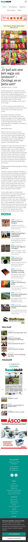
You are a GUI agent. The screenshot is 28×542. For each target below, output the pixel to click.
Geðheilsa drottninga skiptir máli (17, 332)
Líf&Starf (14, 497)
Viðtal (19, 10)
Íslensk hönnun (14, 499)
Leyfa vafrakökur (14, 534)
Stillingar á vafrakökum (14, 538)
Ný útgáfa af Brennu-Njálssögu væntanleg (17, 271)
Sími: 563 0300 (15, 466)
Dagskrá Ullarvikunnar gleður (18, 283)
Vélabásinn (14, 513)
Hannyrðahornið (14, 502)
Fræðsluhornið (14, 486)
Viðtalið (14, 509)
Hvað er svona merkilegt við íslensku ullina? (16, 405)
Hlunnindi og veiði (14, 511)
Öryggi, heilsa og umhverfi (14, 493)
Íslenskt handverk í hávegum (17, 222)
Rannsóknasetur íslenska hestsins (19, 307)
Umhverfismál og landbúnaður (14, 490)
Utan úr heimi (11, 10)
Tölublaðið (7, 360)
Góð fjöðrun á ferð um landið (16, 412)
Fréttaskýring (13, 7)
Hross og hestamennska (14, 492)
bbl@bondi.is (14, 468)
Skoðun (14, 483)
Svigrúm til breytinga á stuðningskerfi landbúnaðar (18, 234)
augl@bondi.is (14, 470)
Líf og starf (14, 508)
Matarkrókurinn (14, 501)
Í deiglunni (22, 7)
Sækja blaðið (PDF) (14, 366)
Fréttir (4, 7)
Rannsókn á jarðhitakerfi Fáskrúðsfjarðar (19, 295)
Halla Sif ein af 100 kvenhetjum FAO (17, 259)
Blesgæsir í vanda (13, 398)
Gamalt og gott (14, 485)
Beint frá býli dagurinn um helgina (18, 247)
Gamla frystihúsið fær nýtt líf (16, 343)
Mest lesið (6, 327)
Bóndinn (14, 504)
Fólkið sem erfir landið (14, 506)
